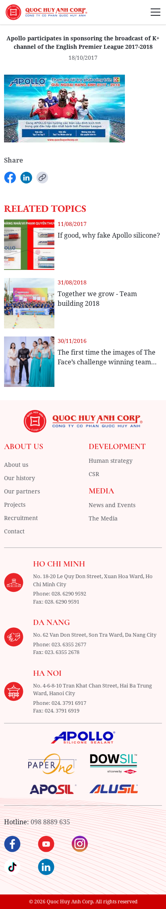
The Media (103, 518)
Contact (14, 531)
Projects (14, 504)
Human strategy (111, 460)
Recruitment (21, 518)
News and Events (112, 505)
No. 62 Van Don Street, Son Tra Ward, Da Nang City (94, 634)
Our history (19, 478)
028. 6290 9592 (69, 593)
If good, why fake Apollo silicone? (109, 235)
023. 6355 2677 (69, 644)
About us (16, 464)
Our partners (22, 491)
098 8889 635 (50, 821)
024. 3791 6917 (69, 702)
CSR (94, 474)
